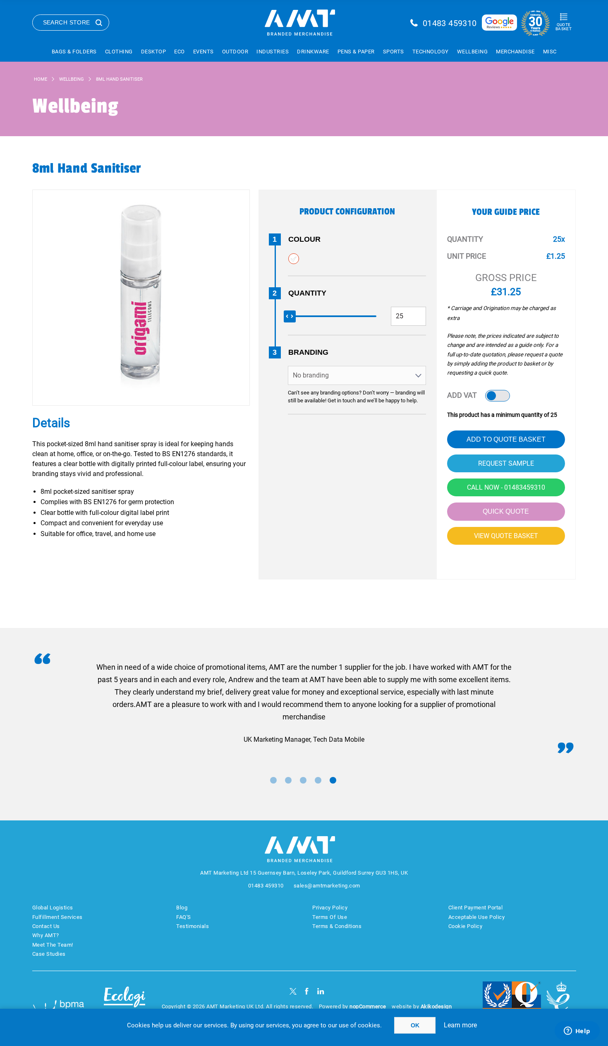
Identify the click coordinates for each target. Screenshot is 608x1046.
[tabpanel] (304, 703)
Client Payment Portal (475, 907)
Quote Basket (563, 26)
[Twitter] (293, 991)
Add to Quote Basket (506, 439)
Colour (304, 239)
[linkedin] (321, 991)
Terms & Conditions (336, 926)
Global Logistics (52, 907)
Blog (181, 907)
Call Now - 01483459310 (506, 487)
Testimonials (192, 926)
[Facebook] (307, 991)
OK (415, 1025)
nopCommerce (367, 1006)
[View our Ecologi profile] (124, 1001)
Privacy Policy (329, 907)
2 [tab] (288, 780)
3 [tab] (303, 780)
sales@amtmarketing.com (327, 885)
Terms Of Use (329, 917)
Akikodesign (436, 1006)
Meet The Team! (52, 945)
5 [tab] (333, 780)
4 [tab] (318, 780)
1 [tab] (273, 780)
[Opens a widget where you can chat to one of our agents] (577, 1031)
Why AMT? (45, 935)
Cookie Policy (465, 926)
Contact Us (46, 926)
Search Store (66, 22)
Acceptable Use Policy (476, 917)
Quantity (307, 293)
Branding (308, 352)
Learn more (460, 1025)
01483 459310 (450, 23)
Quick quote (506, 511)
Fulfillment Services (57, 917)
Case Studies (49, 954)
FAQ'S (183, 917)
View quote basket (506, 536)
